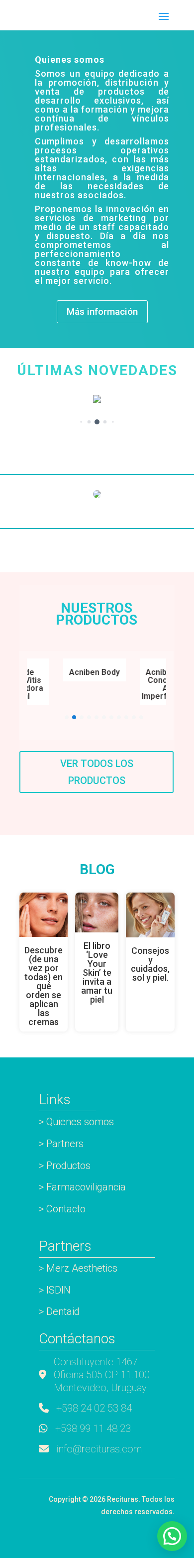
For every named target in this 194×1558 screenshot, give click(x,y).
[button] (81, 422)
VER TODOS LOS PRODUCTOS (96, 772)
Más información (102, 311)
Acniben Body (91, 672)
